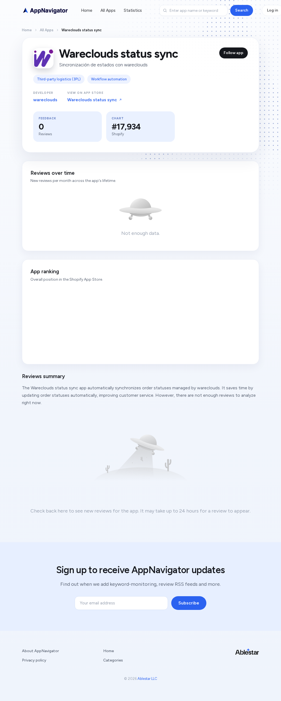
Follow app (233, 52)
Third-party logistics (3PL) (59, 79)
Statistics (133, 10)
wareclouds (45, 99)
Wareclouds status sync (92, 99)
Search (241, 10)
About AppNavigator (40, 651)
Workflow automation (109, 79)
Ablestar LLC (147, 679)
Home (86, 10)
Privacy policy (34, 660)
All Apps (108, 10)
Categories (113, 660)
